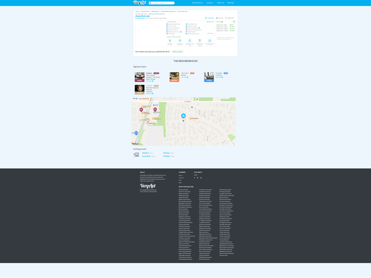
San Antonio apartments (226, 207)
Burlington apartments (184, 216)
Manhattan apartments (205, 228)
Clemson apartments (184, 228)
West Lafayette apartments (227, 247)
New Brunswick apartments (206, 245)
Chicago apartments (184, 224)
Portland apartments (225, 191)
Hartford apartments (204, 195)
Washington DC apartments (227, 245)
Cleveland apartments (184, 230)
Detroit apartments (184, 247)
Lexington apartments (204, 218)
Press (180, 182)
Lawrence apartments (204, 216)
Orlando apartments (204, 253)
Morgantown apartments (205, 240)
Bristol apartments (183, 215)
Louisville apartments (204, 222)
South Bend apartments (226, 218)
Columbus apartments (184, 238)
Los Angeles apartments (205, 220)
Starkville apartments (225, 224)
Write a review (177, 52)
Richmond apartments (225, 199)
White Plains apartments (226, 249)
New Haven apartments (205, 247)
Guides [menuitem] (209, 3)
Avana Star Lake (182, 11)
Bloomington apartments (185, 207)
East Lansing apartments (185, 251)
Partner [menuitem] (230, 3)
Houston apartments (204, 199)
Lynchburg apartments (205, 224)
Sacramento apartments (226, 203)
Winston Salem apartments (227, 253)
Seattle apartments (224, 216)
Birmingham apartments (185, 203)
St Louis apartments (225, 226)
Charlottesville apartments (185, 222)
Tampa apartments (224, 230)
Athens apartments (184, 193)
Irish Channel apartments (205, 205)
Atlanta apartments (184, 195)
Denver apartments (184, 244)
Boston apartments (184, 211)
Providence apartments (226, 193)
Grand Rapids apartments (185, 259)
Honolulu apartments (204, 197)
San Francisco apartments (226, 211)
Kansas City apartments (205, 211)
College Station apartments (186, 232)
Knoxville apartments (204, 213)
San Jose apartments (225, 213)
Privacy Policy (153, 191)
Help (180, 180)
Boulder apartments (184, 213)
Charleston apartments (185, 218)
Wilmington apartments (226, 251)
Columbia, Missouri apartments (187, 236)
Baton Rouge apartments (185, 201)
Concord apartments (184, 240)
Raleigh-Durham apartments (227, 195)
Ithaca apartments (204, 207)
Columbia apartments (184, 234)
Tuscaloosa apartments (226, 242)
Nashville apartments (204, 242)
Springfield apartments (225, 222)
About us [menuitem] (220, 3)
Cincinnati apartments (184, 226)
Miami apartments (204, 232)
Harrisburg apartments (205, 193)
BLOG (195, 175)
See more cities (223, 255)
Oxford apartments (204, 255)
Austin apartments (183, 197)
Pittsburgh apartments (225, 189)
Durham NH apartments (185, 249)
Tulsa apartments (224, 240)
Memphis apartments (204, 230)
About (181, 175)
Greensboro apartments (205, 189)
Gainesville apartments (185, 255)
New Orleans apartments (205, 249)
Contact (181, 178)
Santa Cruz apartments (225, 215)
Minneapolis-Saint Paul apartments (208, 238)
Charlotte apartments (184, 220)
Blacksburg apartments (185, 205)
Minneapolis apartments (205, 236)
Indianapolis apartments (205, 201)
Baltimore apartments (184, 199)
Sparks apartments (224, 220)
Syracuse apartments (225, 228)
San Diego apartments (225, 209)
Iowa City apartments (204, 203)
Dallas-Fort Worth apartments (187, 242)
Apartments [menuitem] (197, 3)
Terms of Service (144, 191)
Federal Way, (140, 18)
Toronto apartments (225, 236)
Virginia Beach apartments (226, 244)
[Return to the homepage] (139, 3)
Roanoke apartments (225, 201)
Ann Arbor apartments (184, 191)
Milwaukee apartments (205, 234)
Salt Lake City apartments (226, 205)
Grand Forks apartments (185, 257)
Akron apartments (183, 189)
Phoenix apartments (204, 259)
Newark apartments (204, 244)
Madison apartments (204, 226)
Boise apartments (183, 209)
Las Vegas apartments (204, 215)
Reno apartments (224, 197)
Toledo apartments (225, 232)
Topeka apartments (225, 234)
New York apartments (205, 251)
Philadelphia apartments (205, 257)
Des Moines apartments (185, 245)
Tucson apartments (225, 238)
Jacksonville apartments (205, 209)
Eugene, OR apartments (185, 253)
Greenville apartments (205, 191)
